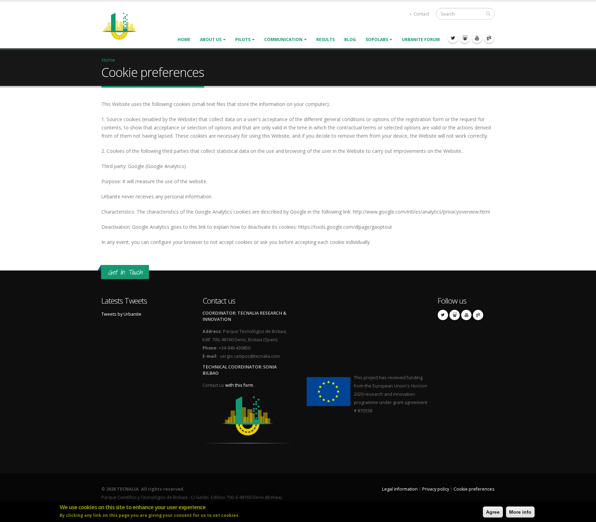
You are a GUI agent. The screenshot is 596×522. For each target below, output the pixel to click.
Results (325, 39)
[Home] (123, 25)
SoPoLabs (377, 39)
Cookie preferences (474, 489)
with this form (239, 385)
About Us (210, 39)
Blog (350, 39)
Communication (283, 39)
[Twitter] (453, 38)
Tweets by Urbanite (121, 314)
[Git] (489, 38)
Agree (493, 512)
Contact (421, 14)
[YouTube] (477, 38)
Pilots (242, 39)
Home (184, 39)
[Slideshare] (465, 38)
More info (520, 512)
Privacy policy (435, 489)
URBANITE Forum (421, 39)
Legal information (400, 489)
